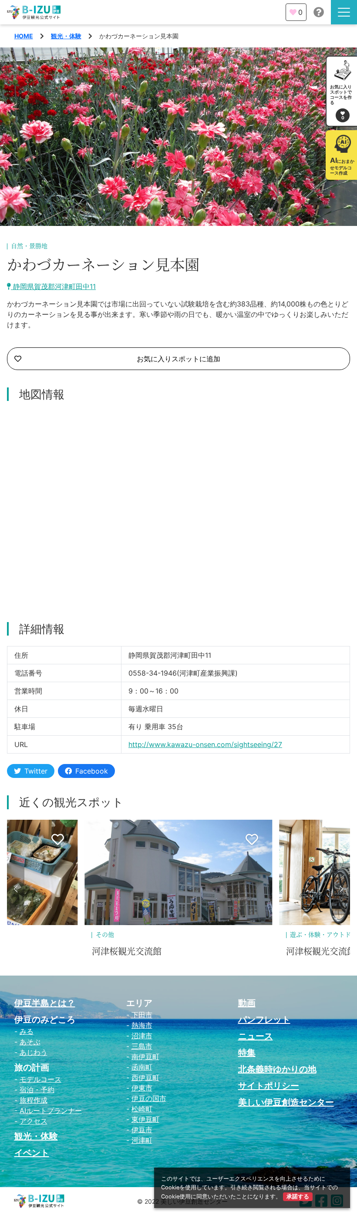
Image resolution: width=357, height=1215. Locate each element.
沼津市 (141, 1035)
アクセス (33, 1121)
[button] (15, 889)
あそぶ (30, 1041)
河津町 (141, 1140)
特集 (247, 1052)
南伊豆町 (145, 1056)
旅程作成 (33, 1100)
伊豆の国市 (148, 1098)
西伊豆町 (145, 1077)
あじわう (33, 1052)
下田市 (141, 1014)
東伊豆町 (145, 1119)
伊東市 (141, 1088)
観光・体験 (66, 36)
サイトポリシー (268, 1085)
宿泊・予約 (37, 1089)
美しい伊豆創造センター (286, 1102)
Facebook (91, 771)
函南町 (141, 1067)
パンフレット (264, 1019)
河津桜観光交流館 (127, 951)
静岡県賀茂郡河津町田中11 (53, 286)
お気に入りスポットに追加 (178, 358)
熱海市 (141, 1025)
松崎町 (141, 1108)
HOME (23, 36)
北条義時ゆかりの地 (277, 1069)
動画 (247, 1003)
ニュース (255, 1036)
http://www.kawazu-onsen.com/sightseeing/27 (205, 744)
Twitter (35, 771)
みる (27, 1031)
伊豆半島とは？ (44, 1003)
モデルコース (40, 1079)
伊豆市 (141, 1129)
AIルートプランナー (51, 1110)
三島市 (141, 1046)
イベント (31, 1153)
